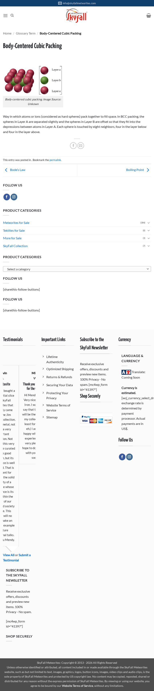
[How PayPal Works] (96, 419)
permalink (55, 160)
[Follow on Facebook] (6, 197)
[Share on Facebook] (73, 145)
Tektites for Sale (14, 230)
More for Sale (12, 238)
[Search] (12, 15)
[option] (23, 408)
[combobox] (77, 269)
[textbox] (76, 269)
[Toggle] (148, 222)
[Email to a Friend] (80, 145)
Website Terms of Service (77, 685)
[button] (5, 15)
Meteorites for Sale (16, 222)
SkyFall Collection (15, 246)
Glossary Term (25, 33)
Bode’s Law (17, 170)
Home (7, 33)
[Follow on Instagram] (14, 197)
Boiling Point (135, 170)
